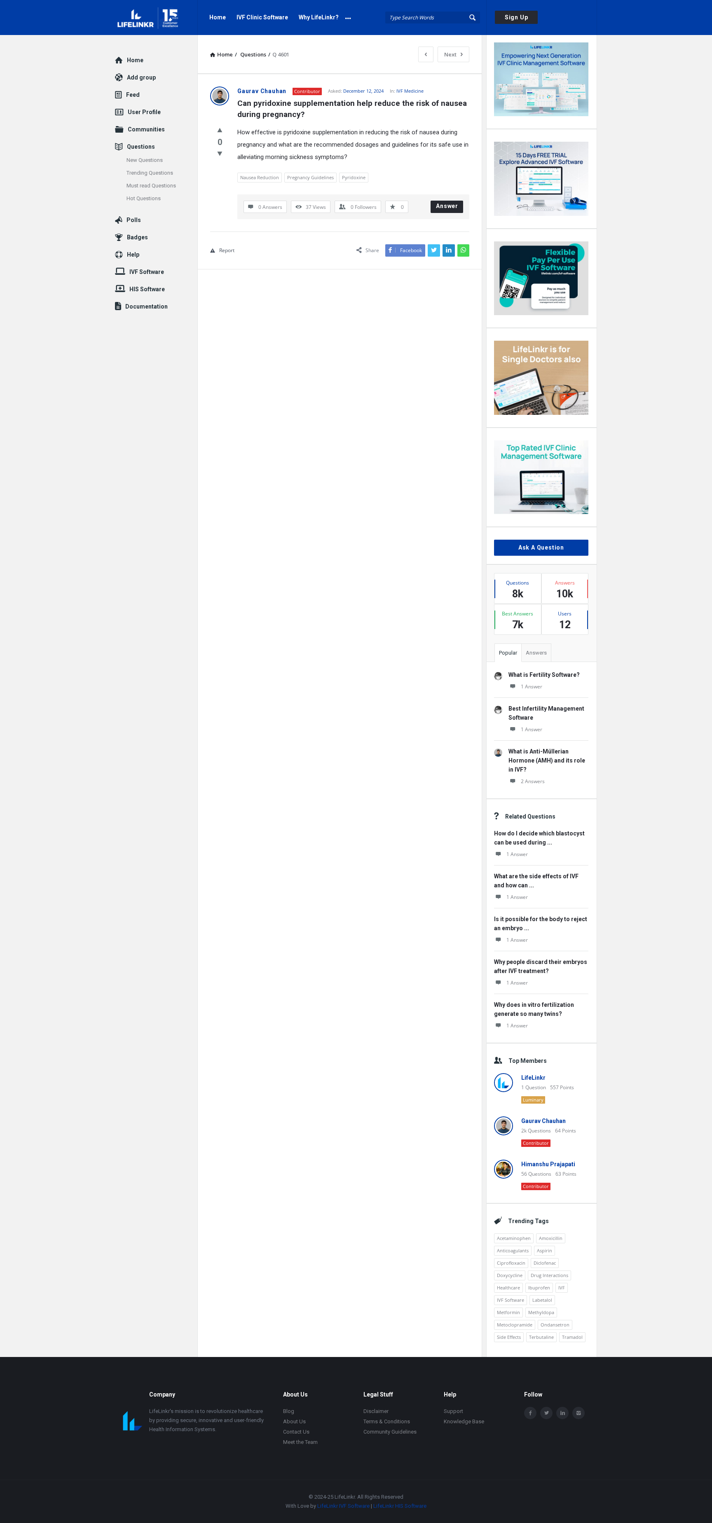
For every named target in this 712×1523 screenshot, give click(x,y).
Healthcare (508, 1287)
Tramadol (572, 1337)
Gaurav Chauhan (543, 1121)
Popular (508, 653)
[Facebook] (530, 1413)
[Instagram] (578, 1413)
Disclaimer (376, 1411)
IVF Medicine (410, 91)
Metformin (508, 1312)
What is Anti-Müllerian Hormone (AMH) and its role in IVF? (546, 760)
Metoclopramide (514, 1325)
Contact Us (296, 1432)
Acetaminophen (514, 1238)
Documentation (146, 306)
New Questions (144, 160)
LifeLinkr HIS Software (399, 1506)
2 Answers (533, 781)
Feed (133, 94)
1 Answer (531, 686)
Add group (141, 77)
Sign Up (516, 17)
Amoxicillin (550, 1238)
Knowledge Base (464, 1421)
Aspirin (544, 1250)
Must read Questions (151, 185)
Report (226, 250)
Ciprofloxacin (511, 1263)
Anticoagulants (513, 1250)
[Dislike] (219, 153)
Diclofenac (545, 1263)
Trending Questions (149, 173)
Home (217, 17)
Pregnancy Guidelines (310, 177)
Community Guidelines (390, 1432)
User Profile (144, 112)
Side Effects (509, 1337)
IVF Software (510, 1300)
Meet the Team (300, 1442)
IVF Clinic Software (262, 17)
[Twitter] (546, 1413)
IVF (561, 1287)
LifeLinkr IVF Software (343, 1506)
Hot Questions (143, 198)
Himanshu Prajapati (548, 1164)
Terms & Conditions (386, 1421)
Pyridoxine (353, 177)
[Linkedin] (562, 1413)
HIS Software (147, 289)
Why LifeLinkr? (319, 17)
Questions (141, 146)
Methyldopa (541, 1312)
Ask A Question (541, 547)
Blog (288, 1411)
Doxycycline (509, 1275)
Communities (146, 129)
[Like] (219, 129)
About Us (294, 1421)
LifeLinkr (533, 1077)
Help (133, 254)
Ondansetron (555, 1325)
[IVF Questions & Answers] (156, 17)
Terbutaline (541, 1337)
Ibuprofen (539, 1287)
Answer (447, 206)
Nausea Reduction (259, 177)
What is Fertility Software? (544, 674)
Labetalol (542, 1300)
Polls (133, 220)
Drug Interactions (549, 1275)
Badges (137, 237)
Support (453, 1411)
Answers (536, 653)
